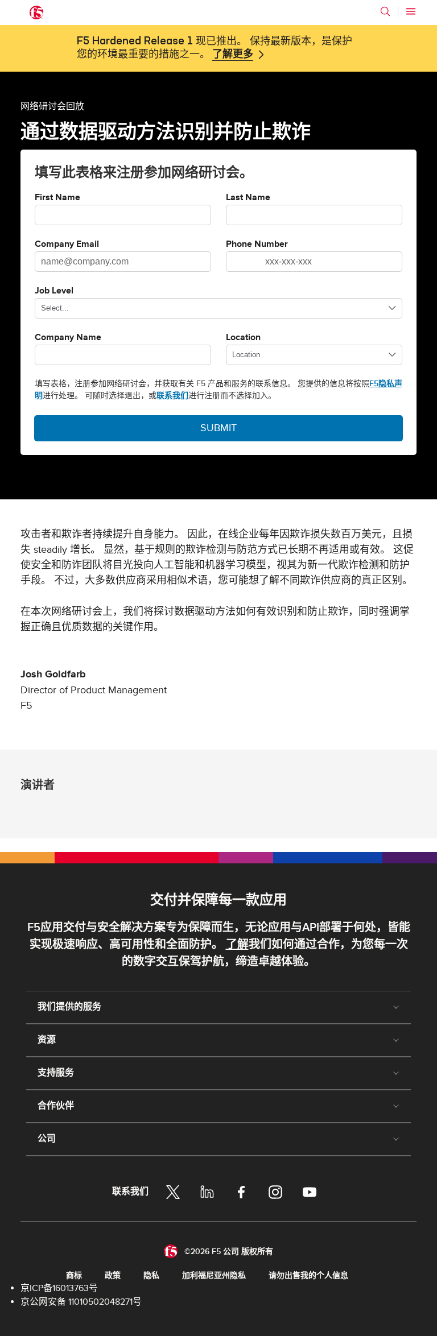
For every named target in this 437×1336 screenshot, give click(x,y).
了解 (237, 945)
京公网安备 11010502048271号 (81, 1302)
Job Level (54, 291)
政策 (113, 1275)
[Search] (385, 11)
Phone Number (257, 244)
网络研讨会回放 (52, 105)
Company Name (68, 337)
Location (243, 337)
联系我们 (172, 395)
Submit (218, 428)
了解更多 (232, 54)
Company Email (67, 244)
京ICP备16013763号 (59, 1288)
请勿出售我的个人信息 (308, 1275)
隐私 (151, 1275)
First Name (57, 197)
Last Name (248, 197)
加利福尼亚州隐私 (214, 1275)
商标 (74, 1275)
